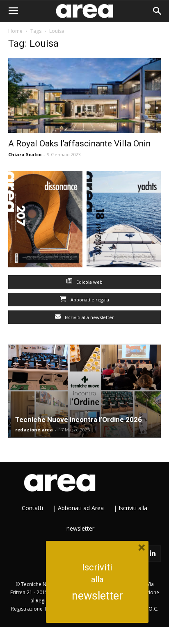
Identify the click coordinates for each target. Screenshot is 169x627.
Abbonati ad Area (81, 508)
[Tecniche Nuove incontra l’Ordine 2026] (84, 391)
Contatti (32, 508)
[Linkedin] (152, 553)
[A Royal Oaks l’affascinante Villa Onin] (84, 95)
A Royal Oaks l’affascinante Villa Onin (79, 143)
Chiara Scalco (24, 154)
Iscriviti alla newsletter (89, 317)
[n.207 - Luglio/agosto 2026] (45, 221)
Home (15, 30)
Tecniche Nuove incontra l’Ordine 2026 (78, 419)
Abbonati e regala (89, 299)
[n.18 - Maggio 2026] (124, 221)
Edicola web (89, 282)
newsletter (97, 595)
